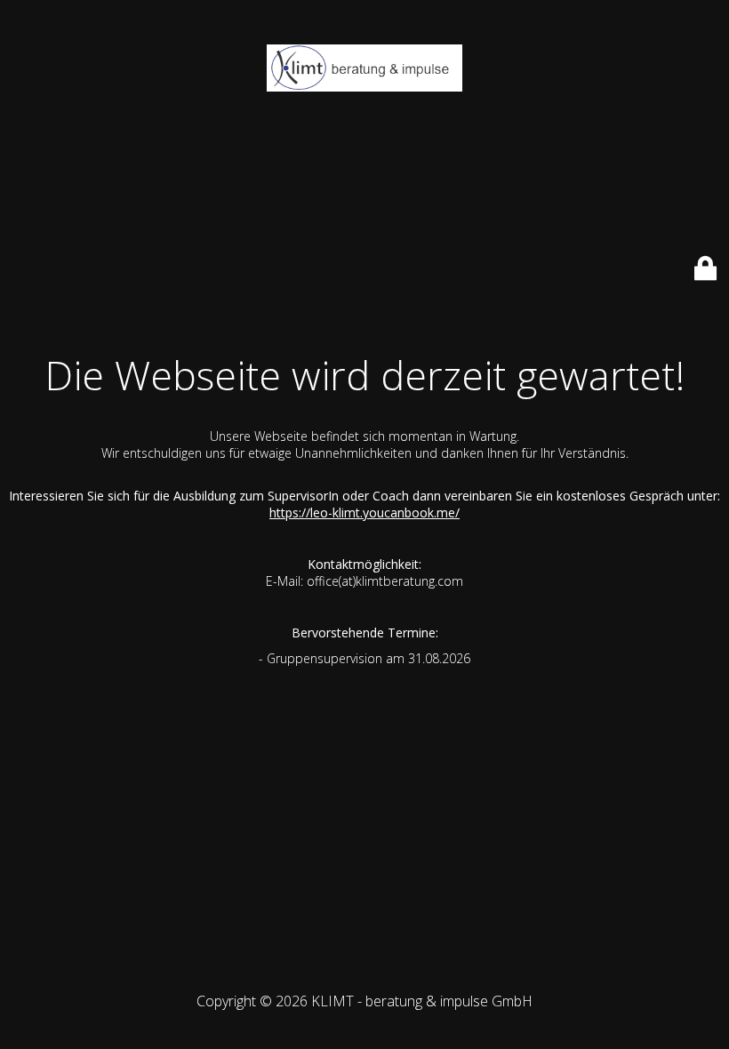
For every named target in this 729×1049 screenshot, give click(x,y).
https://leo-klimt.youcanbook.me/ (364, 512)
